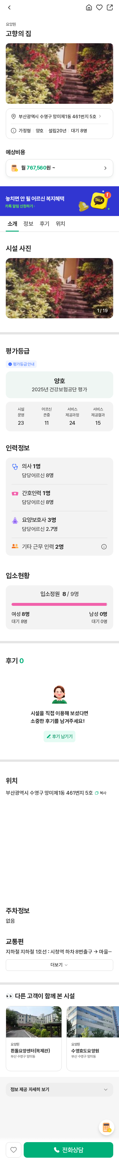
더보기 (57, 965)
